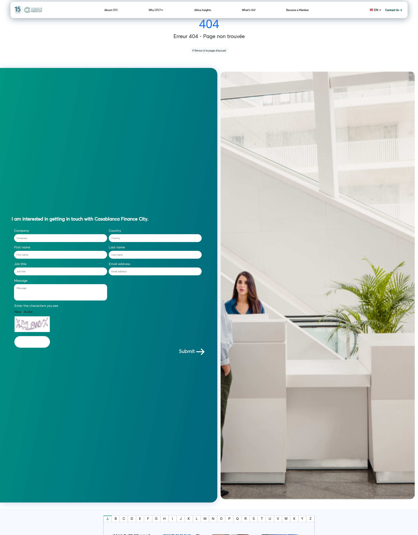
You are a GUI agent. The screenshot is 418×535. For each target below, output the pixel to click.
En (376, 10)
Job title (20, 264)
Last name (117, 247)
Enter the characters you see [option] (36, 306)
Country (115, 231)
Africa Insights (202, 10)
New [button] (17, 312)
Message (20, 281)
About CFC (111, 10)
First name (22, 247)
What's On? (249, 10)
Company (21, 231)
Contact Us (392, 10)
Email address (119, 264)
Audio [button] (28, 312)
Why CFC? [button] (155, 10)
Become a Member (297, 10)
